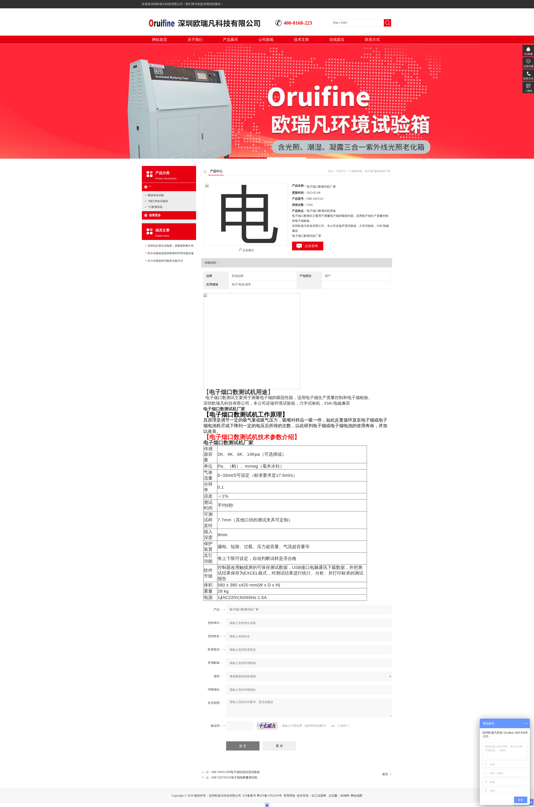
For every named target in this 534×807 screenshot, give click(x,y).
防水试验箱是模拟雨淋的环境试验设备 (171, 253)
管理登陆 (289, 795)
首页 (330, 171)
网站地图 (356, 795)
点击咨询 (311, 246)
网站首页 (159, 40)
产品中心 (341, 171)
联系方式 (372, 40)
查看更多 (155, 215)
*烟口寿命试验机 (158, 201)
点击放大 (248, 250)
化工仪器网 (318, 795)
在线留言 (336, 40)
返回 (385, 774)
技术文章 (301, 40)
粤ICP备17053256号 (269, 795)
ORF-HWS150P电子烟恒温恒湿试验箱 (235, 772)
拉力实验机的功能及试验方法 (165, 260)
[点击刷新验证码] (267, 725)
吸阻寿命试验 (156, 195)
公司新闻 (265, 40)
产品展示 (230, 40)
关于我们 (195, 40)
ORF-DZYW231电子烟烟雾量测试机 (234, 777)
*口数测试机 (155, 206)
